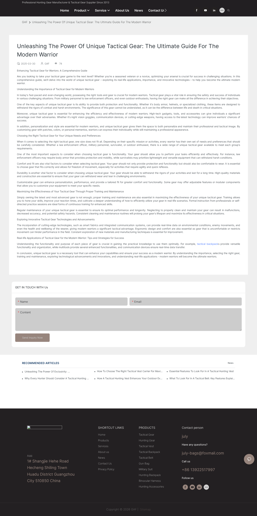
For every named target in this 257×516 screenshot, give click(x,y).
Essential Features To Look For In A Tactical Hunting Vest (201, 371)
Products (103, 440)
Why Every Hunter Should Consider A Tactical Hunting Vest (57, 378)
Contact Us (105, 463)
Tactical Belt (146, 457)
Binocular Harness (150, 480)
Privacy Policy (106, 469)
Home (101, 434)
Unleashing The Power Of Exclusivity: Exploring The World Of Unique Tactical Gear (47, 371)
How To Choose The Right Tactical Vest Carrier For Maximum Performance (130, 371)
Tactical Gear (146, 434)
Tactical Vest (146, 446)
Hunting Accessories (151, 486)
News (230, 363)
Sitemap (145, 509)
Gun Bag (144, 463)
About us (103, 452)
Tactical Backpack (149, 452)
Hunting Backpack (150, 475)
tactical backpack (207, 243)
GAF (24, 22)
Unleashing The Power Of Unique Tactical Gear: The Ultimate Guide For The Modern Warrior (91, 22)
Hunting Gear (147, 440)
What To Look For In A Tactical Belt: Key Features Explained (202, 378)
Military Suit (145, 469)
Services (103, 446)
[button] (166, 10)
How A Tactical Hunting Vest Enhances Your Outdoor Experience (130, 378)
